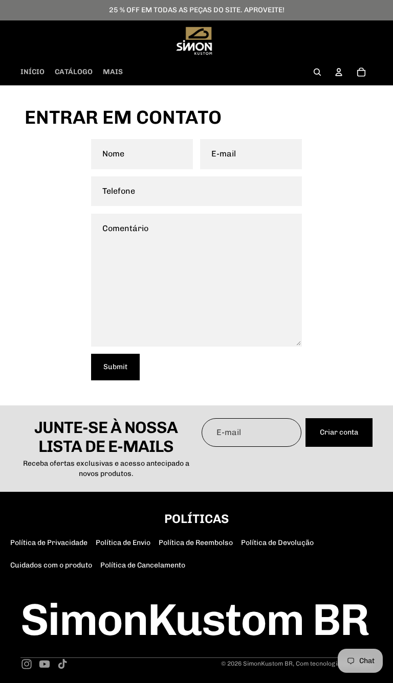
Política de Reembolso (196, 542)
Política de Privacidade (49, 542)
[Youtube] (44, 664)
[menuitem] (113, 72)
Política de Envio (123, 542)
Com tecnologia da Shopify (334, 663)
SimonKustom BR (268, 663)
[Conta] (339, 72)
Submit (115, 366)
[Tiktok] (62, 664)
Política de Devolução (277, 542)
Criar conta (339, 432)
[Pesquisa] (317, 72)
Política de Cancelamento (142, 565)
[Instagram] (26, 664)
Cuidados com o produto (51, 565)
